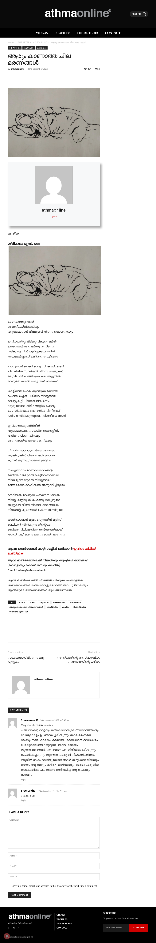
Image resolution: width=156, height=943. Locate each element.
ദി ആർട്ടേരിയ (79, 606)
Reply (23, 779)
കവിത (65, 606)
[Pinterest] (29, 77)
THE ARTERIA (25, 42)
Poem (32, 602)
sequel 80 (44, 602)
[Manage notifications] (7, 936)
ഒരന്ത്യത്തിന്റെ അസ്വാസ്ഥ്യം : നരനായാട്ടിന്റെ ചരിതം (78, 659)
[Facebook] (11, 77)
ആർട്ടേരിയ (52, 606)
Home (11, 42)
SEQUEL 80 (41, 42)
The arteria (75, 602)
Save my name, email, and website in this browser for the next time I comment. (55, 886)
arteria (22, 602)
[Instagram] (13, 928)
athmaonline (18, 68)
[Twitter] (20, 77)
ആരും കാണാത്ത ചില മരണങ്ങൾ (26, 606)
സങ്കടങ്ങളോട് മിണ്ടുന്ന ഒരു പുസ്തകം (26, 659)
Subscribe (138, 927)
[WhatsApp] (37, 77)
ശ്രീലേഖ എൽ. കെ (18, 611)
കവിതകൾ (41, 47)
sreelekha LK (59, 602)
